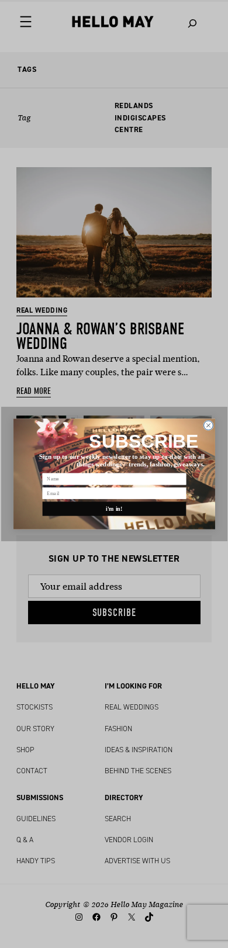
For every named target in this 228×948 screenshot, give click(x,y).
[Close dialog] (208, 425)
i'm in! (114, 509)
